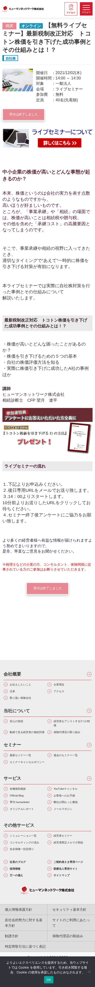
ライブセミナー (69, 89)
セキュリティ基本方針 (69, 909)
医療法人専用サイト (66, 868)
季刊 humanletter (20, 802)
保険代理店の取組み (67, 936)
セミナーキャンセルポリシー (27, 762)
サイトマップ (62, 875)
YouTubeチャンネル (65, 788)
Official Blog (17, 795)
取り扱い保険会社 (20, 697)
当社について (17, 710)
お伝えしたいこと (20, 684)
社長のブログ (18, 861)
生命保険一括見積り (22, 849)
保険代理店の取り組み (67, 732)
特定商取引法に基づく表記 (25, 946)
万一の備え (16, 875)
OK (49, 980)
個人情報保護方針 (18, 909)
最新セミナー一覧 (20, 755)
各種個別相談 (18, 788)
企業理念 (59, 684)
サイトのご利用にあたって (71, 922)
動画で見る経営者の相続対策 (27, 732)
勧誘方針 (12, 936)
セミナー (12, 744)
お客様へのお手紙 (64, 795)
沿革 (12, 691)
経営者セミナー (63, 835)
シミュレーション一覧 (23, 835)
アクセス (59, 691)
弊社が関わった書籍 (66, 802)
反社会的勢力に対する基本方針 (23, 922)
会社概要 (12, 674)
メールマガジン (63, 808)
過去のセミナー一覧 (66, 755)
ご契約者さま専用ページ (68, 861)
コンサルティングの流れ (24, 842)
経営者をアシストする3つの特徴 (72, 723)
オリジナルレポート (22, 808)
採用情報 (15, 868)
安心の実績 (16, 721)
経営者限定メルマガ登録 (68, 842)
